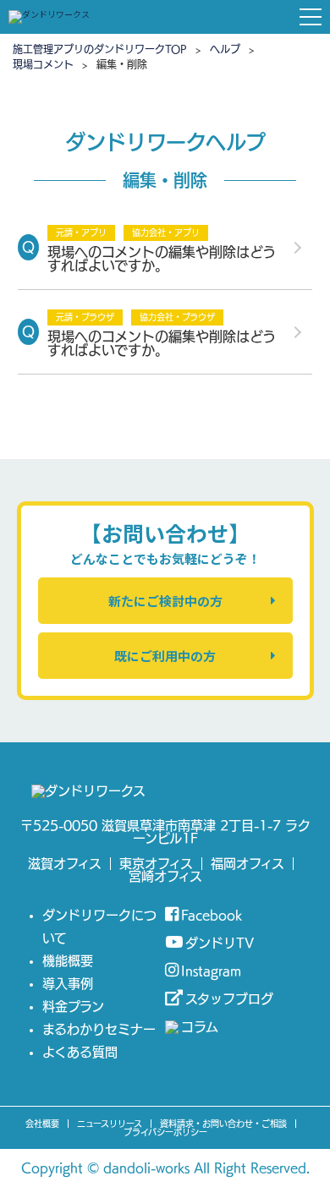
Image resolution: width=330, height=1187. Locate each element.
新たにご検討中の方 (165, 601)
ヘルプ (225, 49)
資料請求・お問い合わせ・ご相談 (223, 1123)
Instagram (211, 971)
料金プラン (73, 1006)
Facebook (211, 915)
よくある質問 (80, 1052)
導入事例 (67, 983)
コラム (199, 1026)
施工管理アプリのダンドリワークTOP (100, 49)
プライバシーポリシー (165, 1132)
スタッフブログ (229, 999)
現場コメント (43, 64)
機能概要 (67, 961)
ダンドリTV (219, 943)
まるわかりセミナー (99, 1029)
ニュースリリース (109, 1123)
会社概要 (42, 1123)
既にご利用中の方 (165, 656)
